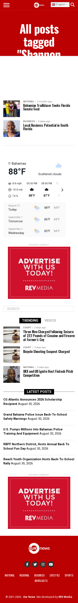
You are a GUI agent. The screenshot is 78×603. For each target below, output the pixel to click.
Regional (24, 575)
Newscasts (41, 581)
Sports (69, 575)
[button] (14, 190)
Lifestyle (55, 575)
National (10, 575)
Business (39, 575)
